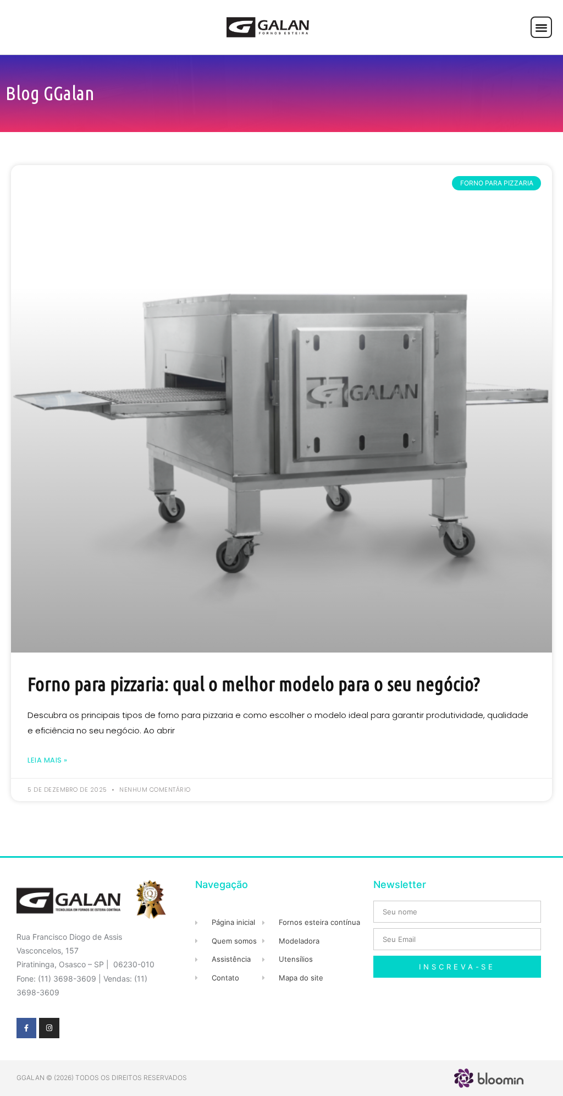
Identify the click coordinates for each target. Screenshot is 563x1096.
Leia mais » (47, 760)
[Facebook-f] (26, 1028)
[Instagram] (49, 1028)
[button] (541, 27)
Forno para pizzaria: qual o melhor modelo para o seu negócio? (253, 684)
